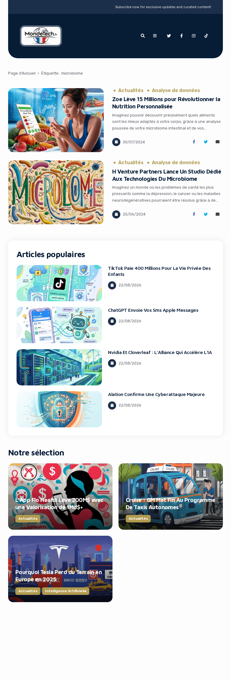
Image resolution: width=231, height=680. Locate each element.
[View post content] (56, 120)
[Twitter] (169, 36)
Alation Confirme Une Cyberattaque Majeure (156, 394)
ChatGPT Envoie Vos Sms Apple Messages (153, 310)
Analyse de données (176, 90)
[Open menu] (155, 36)
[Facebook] (181, 36)
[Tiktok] (206, 36)
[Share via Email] (218, 142)
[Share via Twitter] (206, 142)
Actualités (130, 90)
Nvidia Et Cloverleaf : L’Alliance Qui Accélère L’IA (160, 352)
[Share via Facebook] (194, 142)
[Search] (142, 36)
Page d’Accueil (21, 73)
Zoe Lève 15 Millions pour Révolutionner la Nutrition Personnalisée (166, 103)
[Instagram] (194, 36)
